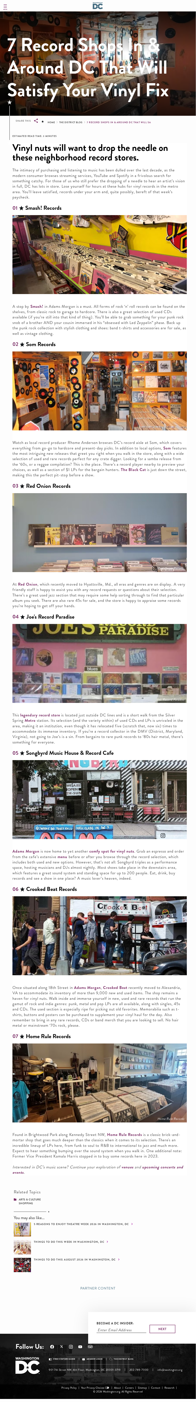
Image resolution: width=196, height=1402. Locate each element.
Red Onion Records (171, 568)
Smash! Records (174, 290)
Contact (155, 1388)
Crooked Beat (115, 987)
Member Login (95, 1359)
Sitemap (142, 1388)
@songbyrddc (175, 835)
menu (62, 857)
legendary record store (40, 715)
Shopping (26, 1203)
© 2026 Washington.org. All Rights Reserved (118, 1391)
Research (169, 1388)
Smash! (36, 306)
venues (127, 1167)
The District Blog (71, 122)
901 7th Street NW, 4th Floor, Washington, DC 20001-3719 (85, 1370)
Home (51, 122)
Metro (30, 720)
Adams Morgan (25, 851)
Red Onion (27, 584)
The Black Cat (133, 470)
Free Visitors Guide (64, 1359)
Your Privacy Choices (92, 1388)
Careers (129, 1388)
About (117, 1388)
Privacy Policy (69, 1388)
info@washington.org (169, 1370)
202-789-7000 (139, 1370)
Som (167, 448)
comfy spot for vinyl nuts (111, 851)
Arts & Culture (30, 1199)
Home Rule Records (171, 1119)
